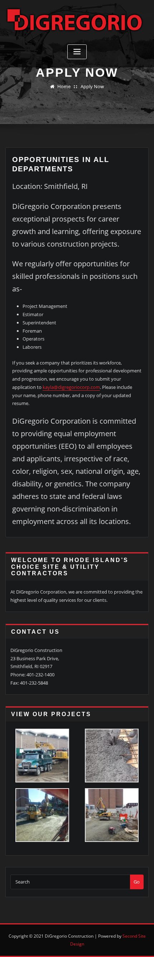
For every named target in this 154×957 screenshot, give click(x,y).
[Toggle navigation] (77, 51)
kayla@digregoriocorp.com (71, 387)
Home (64, 86)
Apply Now (92, 86)
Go (137, 882)
